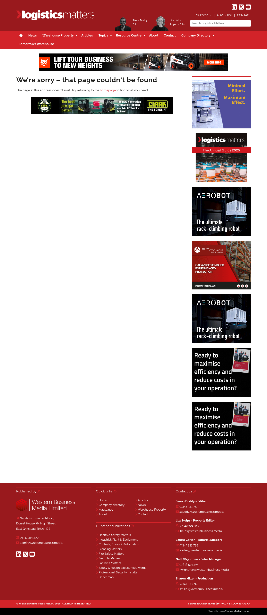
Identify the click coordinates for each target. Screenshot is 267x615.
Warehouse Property (152, 509)
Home (103, 500)
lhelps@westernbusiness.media (200, 531)
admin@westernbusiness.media (41, 543)
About (103, 514)
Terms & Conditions (201, 603)
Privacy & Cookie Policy (234, 603)
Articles (143, 500)
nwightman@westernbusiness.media (204, 569)
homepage (108, 90)
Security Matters (110, 558)
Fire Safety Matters (111, 553)
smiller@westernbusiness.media (201, 589)
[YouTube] (248, 7)
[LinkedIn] (234, 7)
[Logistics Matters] (55, 20)
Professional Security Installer (118, 572)
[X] (241, 7)
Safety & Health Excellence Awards (122, 568)
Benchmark (106, 577)
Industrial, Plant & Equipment (118, 539)
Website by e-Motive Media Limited (229, 611)
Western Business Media (36, 603)
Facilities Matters (110, 563)
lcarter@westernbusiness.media (200, 550)
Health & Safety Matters (115, 535)
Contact (244, 15)
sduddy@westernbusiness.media (201, 512)
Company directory (112, 505)
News (142, 505)
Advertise (225, 15)
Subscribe (204, 15)
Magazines (106, 509)
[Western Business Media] (45, 511)
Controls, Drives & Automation (119, 544)
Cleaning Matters (110, 549)
